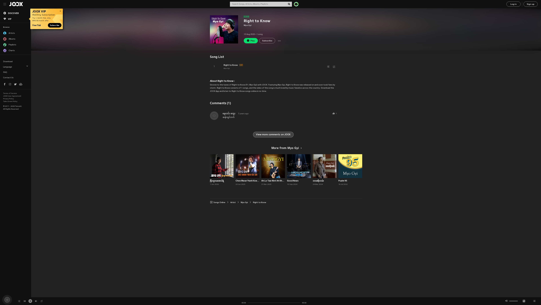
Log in (513, 4)
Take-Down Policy (10, 102)
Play (252, 41)
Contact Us (8, 78)
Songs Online (219, 202)
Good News (293, 181)
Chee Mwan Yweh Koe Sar (247, 181)
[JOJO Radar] (296, 4)
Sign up (531, 4)
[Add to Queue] (328, 66)
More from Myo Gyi (285, 148)
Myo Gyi (247, 25)
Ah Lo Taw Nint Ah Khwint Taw (273, 181)
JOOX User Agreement (12, 96)
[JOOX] (16, 4)
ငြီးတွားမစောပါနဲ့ (217, 181)
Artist (233, 202)
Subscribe (54, 25)
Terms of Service (10, 93)
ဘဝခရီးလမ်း (318, 181)
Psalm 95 (342, 181)
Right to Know (231, 65)
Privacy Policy (8, 99)
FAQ (5, 72)
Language (7, 67)
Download (8, 62)
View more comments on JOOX (273, 134)
